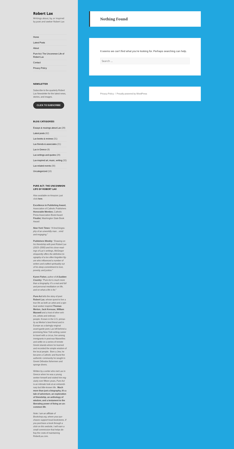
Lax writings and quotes (44, 155)
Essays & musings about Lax (47, 128)
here (40, 199)
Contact (37, 62)
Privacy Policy (40, 68)
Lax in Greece (40, 149)
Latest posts (39, 133)
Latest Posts (39, 42)
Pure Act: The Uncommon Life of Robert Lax (48, 55)
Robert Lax (43, 13)
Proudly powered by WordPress (132, 94)
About (36, 48)
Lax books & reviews (43, 139)
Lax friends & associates (45, 144)
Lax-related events (42, 166)
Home (36, 37)
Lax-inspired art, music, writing (47, 160)
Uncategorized (40, 171)
